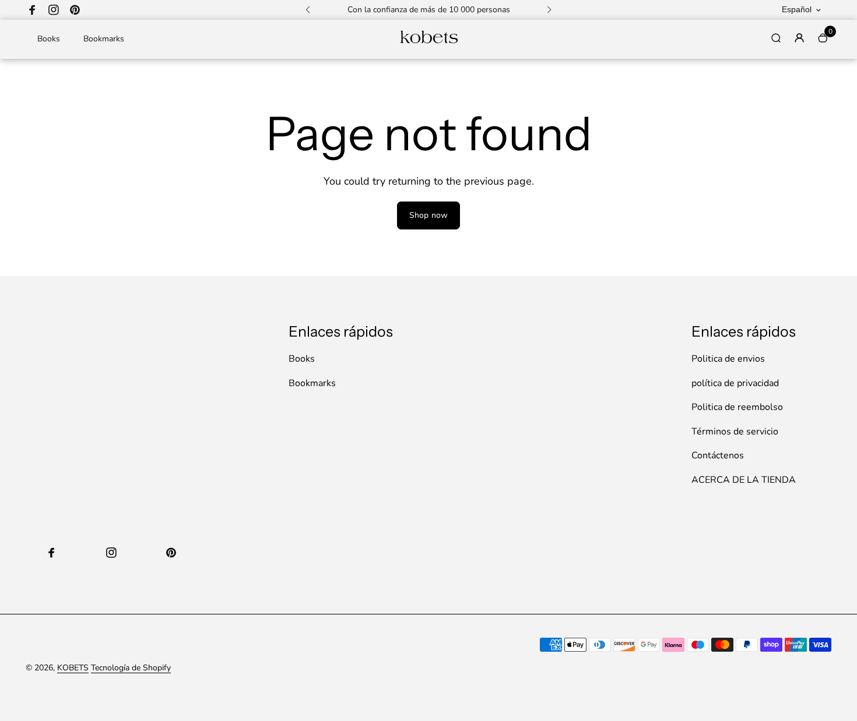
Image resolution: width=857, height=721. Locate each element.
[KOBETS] (428, 42)
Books (48, 38)
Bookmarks (103, 38)
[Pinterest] (75, 10)
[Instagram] (54, 10)
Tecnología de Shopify (131, 667)
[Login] (799, 38)
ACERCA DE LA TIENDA (743, 479)
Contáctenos (717, 455)
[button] (307, 9)
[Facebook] (33, 10)
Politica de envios (728, 358)
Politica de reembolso (737, 407)
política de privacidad (735, 383)
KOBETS (73, 667)
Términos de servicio (734, 431)
